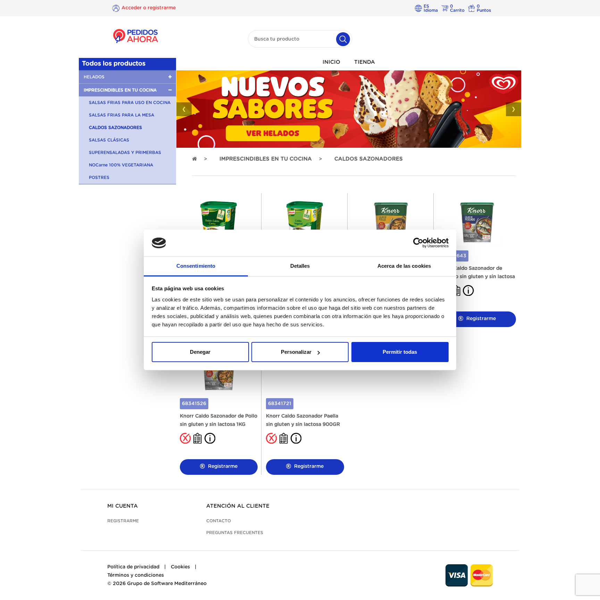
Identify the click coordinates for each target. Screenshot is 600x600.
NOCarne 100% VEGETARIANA (121, 165)
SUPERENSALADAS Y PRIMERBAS (125, 153)
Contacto (218, 521)
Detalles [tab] (300, 266)
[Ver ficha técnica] (197, 438)
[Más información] (468, 290)
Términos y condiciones (135, 575)
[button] (127, 77)
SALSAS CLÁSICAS (109, 140)
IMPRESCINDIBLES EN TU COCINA (265, 159)
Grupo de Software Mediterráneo (167, 583)
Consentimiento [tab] (195, 266)
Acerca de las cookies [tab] (404, 266)
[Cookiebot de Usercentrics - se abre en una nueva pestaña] (418, 243)
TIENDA (364, 62)
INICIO (331, 62)
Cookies (180, 567)
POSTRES (99, 177)
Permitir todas (400, 352)
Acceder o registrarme (149, 8)
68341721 (279, 403)
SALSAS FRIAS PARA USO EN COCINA (129, 103)
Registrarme (480, 318)
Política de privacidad (133, 567)
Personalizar (296, 352)
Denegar (200, 352)
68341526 (194, 403)
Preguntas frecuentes (234, 533)
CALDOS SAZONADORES (115, 128)
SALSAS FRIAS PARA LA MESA (121, 115)
